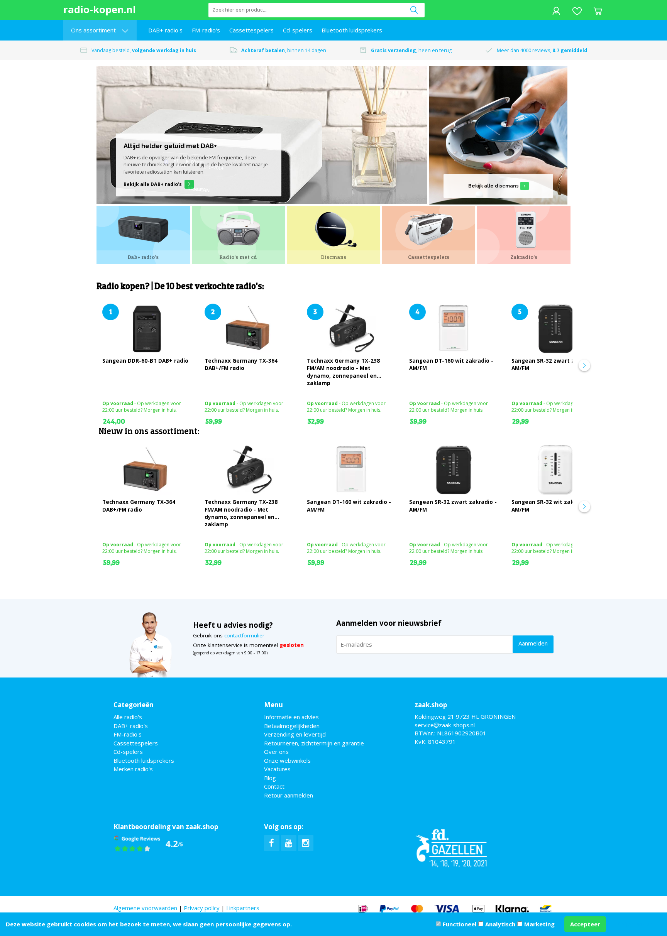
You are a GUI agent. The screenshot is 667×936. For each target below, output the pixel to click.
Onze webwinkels (287, 760)
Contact (274, 786)
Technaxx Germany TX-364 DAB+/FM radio (241, 364)
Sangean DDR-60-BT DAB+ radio (145, 360)
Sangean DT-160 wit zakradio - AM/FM (451, 364)
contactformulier (244, 635)
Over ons (276, 751)
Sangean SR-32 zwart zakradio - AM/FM (555, 364)
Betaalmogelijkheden (292, 726)
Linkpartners (242, 908)
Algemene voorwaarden (145, 908)
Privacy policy (202, 908)
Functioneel (459, 924)
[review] (148, 843)
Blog (270, 778)
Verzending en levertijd (295, 734)
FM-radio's (206, 30)
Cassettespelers (251, 30)
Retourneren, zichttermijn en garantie (314, 743)
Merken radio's (133, 769)
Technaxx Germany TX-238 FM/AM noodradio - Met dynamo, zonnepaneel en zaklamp (343, 372)
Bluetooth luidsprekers (352, 30)
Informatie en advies (291, 717)
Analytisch (500, 924)
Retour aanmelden (288, 795)
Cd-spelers (297, 30)
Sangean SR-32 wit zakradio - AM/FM (551, 505)
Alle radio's (127, 717)
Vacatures (277, 769)
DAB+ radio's (165, 30)
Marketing (539, 924)
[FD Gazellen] (451, 847)
